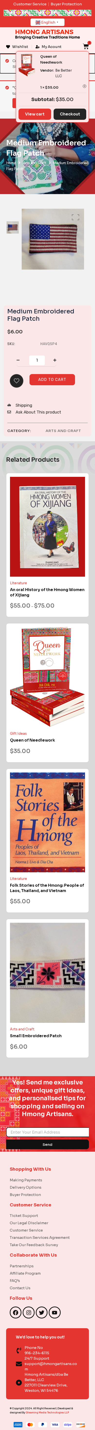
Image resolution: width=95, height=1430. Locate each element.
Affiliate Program (25, 1273)
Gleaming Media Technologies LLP (47, 1412)
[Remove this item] (84, 86)
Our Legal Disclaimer (29, 1223)
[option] (12, 227)
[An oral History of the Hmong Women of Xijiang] (47, 527)
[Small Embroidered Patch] (47, 973)
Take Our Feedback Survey (34, 1244)
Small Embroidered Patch (36, 1035)
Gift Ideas (18, 733)
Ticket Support (24, 1215)
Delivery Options (25, 1187)
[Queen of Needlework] (47, 677)
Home (11, 163)
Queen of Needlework (32, 740)
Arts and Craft (34, 163)
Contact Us (20, 1288)
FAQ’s (15, 1280)
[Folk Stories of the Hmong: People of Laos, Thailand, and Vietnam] (47, 822)
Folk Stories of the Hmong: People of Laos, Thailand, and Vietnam (47, 888)
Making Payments (26, 1180)
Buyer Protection (25, 1194)
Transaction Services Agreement (40, 1237)
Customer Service (26, 1230)
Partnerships (22, 1266)
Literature (18, 583)
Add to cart (52, 379)
